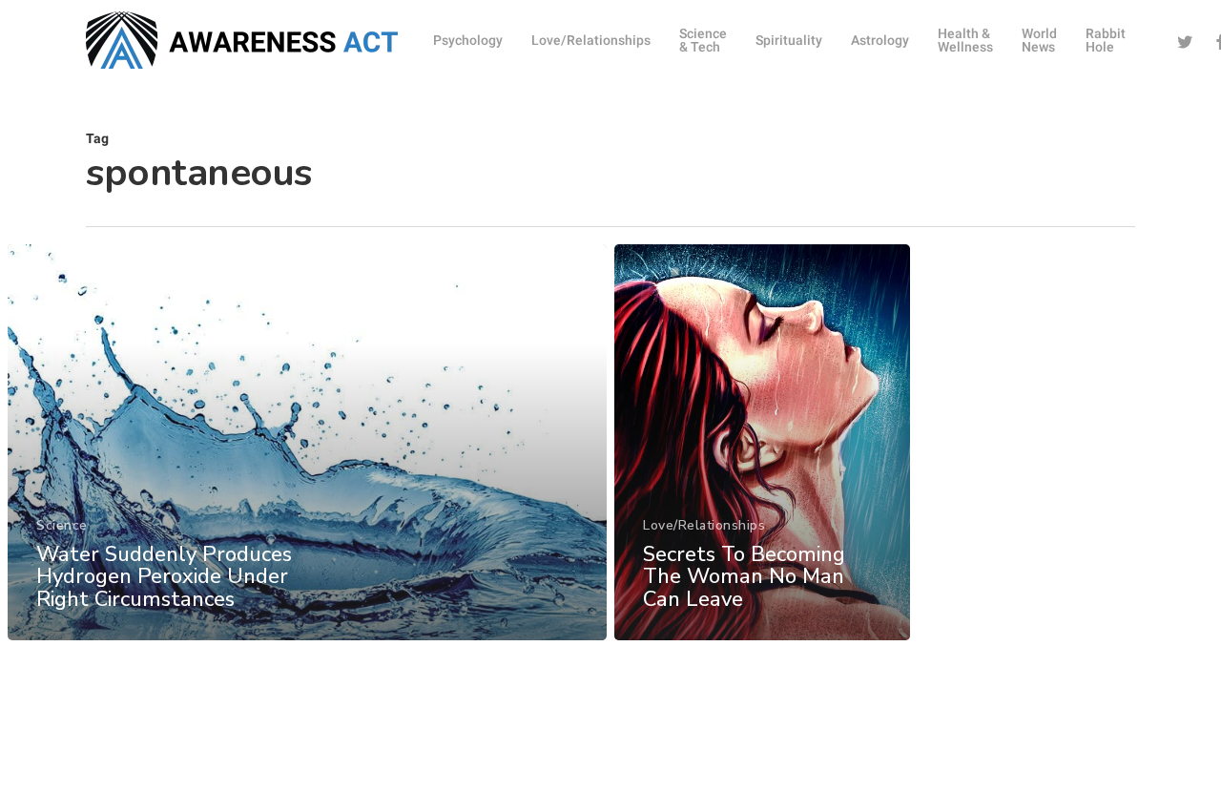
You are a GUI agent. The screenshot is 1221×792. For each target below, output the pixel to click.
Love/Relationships (704, 525)
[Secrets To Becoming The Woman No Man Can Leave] (762, 442)
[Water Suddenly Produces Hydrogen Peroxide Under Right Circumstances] (307, 442)
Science (62, 525)
